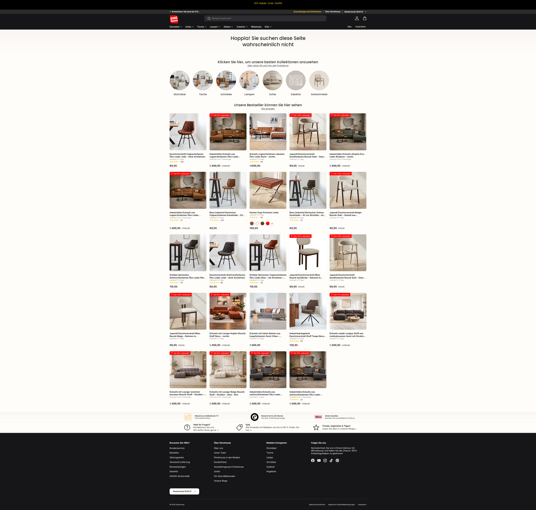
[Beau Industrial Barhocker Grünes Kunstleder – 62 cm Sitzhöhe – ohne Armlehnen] (307, 190)
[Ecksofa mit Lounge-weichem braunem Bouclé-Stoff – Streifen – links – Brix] (188, 369)
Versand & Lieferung (180, 462)
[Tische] (203, 80)
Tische (200, 26)
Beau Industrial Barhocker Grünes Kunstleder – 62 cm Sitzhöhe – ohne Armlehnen (307, 215)
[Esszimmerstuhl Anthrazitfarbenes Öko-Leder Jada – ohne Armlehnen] (228, 252)
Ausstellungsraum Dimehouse (307, 11)
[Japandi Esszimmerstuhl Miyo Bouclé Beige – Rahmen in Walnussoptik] (188, 311)
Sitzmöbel (174, 26)
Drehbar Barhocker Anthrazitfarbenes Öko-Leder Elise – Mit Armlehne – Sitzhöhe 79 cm (187, 278)
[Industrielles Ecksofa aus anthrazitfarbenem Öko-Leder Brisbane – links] (268, 369)
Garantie (174, 471)
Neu (350, 26)
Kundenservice (177, 448)
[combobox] (265, 18)
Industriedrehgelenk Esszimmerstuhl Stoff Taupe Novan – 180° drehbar (307, 336)
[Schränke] (226, 80)
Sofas (188, 26)
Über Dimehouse (333, 11)
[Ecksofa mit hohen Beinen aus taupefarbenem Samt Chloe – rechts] (268, 311)
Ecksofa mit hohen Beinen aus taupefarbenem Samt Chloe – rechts (265, 336)
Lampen (214, 26)
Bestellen (174, 452)
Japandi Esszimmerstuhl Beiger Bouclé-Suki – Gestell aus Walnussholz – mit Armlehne (346, 215)
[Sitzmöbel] (180, 80)
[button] (365, 18)
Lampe (269, 457)
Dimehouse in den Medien (227, 457)
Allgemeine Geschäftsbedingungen (341, 505)
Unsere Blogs (220, 480)
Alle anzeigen (268, 108)
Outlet (217, 471)
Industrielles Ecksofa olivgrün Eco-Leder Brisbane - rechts (347, 155)
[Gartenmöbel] (319, 80)
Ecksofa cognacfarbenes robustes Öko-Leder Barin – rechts (267, 155)
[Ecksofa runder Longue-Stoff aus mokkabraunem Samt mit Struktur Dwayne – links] (348, 311)
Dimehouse (180, 505)
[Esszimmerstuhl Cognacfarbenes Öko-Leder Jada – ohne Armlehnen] (188, 131)
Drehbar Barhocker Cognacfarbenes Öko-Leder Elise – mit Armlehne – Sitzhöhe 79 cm (268, 278)
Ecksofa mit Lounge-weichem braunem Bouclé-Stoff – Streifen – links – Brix (187, 395)
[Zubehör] (296, 80)
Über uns (218, 448)
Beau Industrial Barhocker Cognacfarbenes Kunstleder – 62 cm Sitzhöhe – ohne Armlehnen (226, 215)
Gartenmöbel (319, 94)
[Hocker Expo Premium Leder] (268, 190)
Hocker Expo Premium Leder (264, 212)
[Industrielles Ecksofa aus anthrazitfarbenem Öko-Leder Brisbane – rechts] (307, 369)
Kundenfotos (220, 462)
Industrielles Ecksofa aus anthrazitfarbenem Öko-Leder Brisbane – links (265, 395)
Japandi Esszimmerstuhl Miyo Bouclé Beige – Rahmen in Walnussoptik (185, 336)
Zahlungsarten (177, 457)
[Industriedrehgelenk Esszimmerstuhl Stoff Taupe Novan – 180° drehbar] (307, 311)
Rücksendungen (178, 466)
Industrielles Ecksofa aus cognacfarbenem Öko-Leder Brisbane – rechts (184, 215)
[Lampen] (249, 80)
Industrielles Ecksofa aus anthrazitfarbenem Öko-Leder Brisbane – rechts (304, 395)
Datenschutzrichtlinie (317, 505)
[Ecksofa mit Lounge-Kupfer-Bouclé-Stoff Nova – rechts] (228, 311)
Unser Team (220, 452)
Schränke (226, 94)
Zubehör (241, 26)
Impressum (362, 505)
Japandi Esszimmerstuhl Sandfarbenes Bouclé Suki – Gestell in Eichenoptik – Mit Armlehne (348, 278)
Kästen (227, 26)
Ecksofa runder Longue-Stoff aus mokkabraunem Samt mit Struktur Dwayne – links (347, 336)
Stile (267, 26)
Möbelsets (256, 26)
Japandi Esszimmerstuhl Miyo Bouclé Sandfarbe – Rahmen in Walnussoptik (305, 278)
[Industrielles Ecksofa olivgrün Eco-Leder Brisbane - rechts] (348, 131)
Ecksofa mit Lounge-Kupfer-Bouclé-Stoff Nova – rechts (228, 334)
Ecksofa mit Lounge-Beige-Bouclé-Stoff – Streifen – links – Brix (227, 393)
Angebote (271, 471)
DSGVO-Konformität (179, 476)
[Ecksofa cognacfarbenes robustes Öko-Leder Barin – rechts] (268, 131)
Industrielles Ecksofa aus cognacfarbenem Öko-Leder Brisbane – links (224, 157)
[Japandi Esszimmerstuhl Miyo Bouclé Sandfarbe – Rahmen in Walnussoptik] (307, 252)
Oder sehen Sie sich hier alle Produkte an (268, 65)
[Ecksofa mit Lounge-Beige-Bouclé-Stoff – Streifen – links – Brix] (228, 369)
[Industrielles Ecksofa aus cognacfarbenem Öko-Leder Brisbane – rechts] (188, 190)
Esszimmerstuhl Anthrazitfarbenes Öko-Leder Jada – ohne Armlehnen (227, 276)
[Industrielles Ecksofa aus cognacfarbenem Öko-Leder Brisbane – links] (228, 131)
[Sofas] (273, 80)
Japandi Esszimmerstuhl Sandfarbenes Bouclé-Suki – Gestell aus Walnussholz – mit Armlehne (307, 157)
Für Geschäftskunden (224, 476)
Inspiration (360, 26)
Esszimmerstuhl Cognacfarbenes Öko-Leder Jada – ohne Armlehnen (187, 155)
